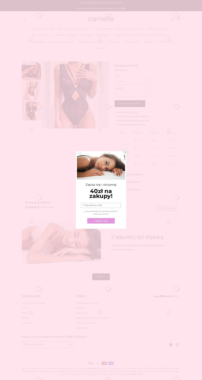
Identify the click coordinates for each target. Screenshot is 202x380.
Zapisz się (100, 220)
